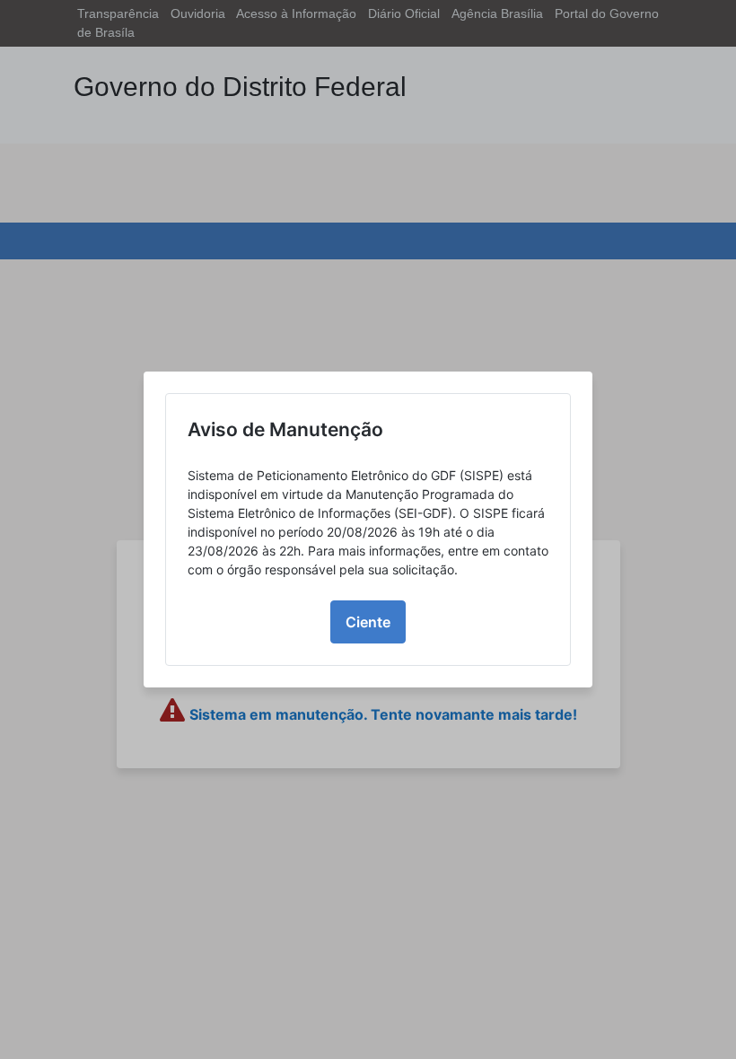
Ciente (368, 622)
